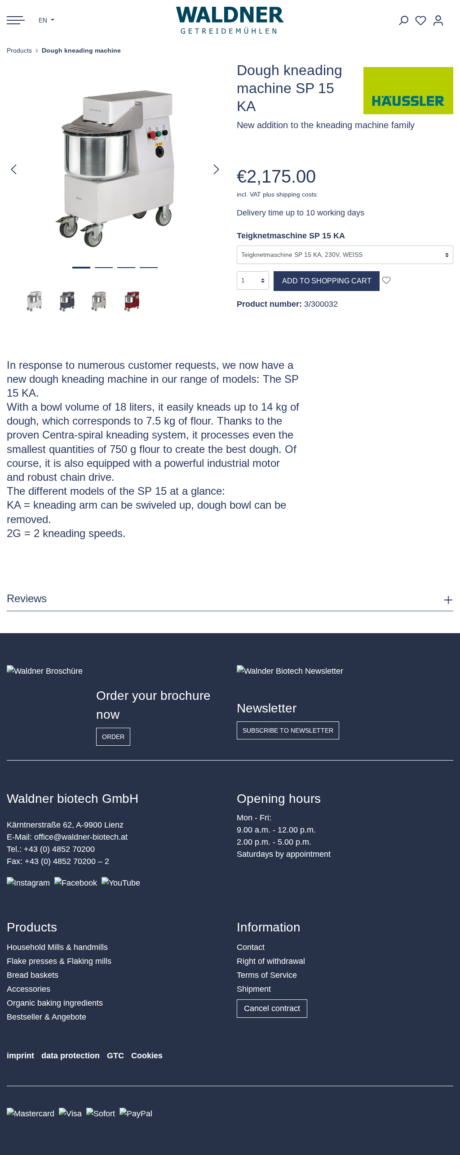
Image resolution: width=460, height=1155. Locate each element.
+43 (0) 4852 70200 (59, 849)
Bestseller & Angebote (46, 1016)
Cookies (147, 1055)
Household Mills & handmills (57, 947)
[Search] (403, 20)
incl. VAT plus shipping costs (277, 194)
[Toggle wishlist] (386, 280)
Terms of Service (267, 975)
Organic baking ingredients (55, 1002)
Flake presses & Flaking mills (59, 961)
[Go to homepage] (230, 20)
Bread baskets (32, 975)
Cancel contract (272, 1008)
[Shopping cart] (450, 17)
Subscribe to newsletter (288, 730)
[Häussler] (408, 89)
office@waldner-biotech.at (81, 837)
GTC (115, 1055)
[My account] (438, 20)
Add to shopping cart (327, 281)
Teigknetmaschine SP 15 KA (291, 235)
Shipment (254, 989)
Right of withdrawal (271, 961)
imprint (20, 1055)
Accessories (28, 989)
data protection (70, 1055)
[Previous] (13, 169)
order (113, 736)
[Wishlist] (420, 20)
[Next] (216, 169)
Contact (251, 947)
